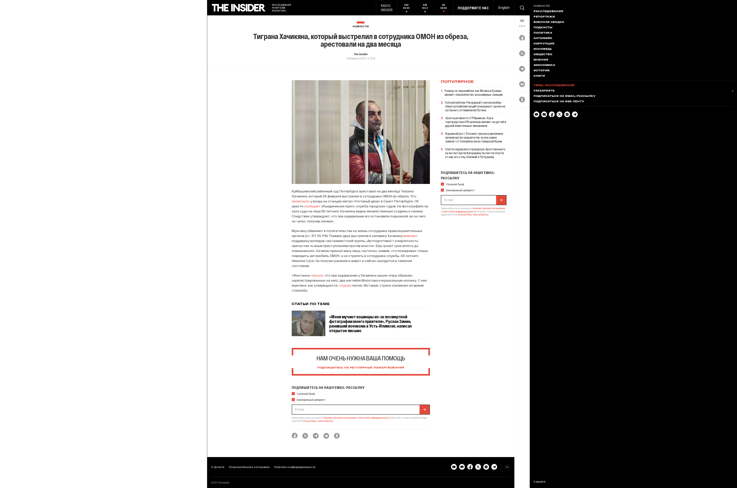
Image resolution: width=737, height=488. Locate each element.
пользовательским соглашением (339, 417)
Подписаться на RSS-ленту (559, 102)
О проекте (217, 467)
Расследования (548, 11)
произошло (301, 201)
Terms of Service (325, 421)
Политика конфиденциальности (295, 467)
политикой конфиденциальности (374, 417)
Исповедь (543, 49)
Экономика (544, 65)
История (542, 71)
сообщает (312, 206)
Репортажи (544, 17)
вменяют (410, 236)
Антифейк (543, 38)
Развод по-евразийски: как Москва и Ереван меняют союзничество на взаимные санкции (474, 92)
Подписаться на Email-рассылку (565, 96)
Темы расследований (554, 85)
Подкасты (543, 28)
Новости (361, 27)
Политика (543, 33)
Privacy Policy (309, 421)
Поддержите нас (473, 8)
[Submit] (425, 409)
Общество (543, 54)
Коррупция (544, 44)
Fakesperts (544, 91)
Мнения (541, 60)
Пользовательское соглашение (249, 467)
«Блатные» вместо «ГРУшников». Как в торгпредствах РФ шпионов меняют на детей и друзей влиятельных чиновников (475, 121)
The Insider (361, 54)
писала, (317, 275)
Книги (539, 76)
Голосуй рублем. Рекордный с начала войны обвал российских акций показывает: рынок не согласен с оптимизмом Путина (475, 106)
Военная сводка (549, 22)
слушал (345, 285)
